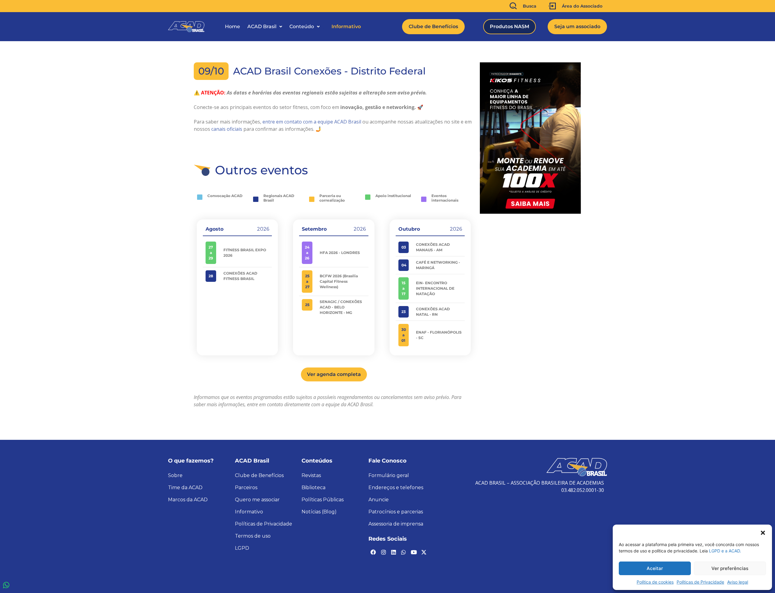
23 (403, 311)
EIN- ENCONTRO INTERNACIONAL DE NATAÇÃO (435, 288)
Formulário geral (388, 475)
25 (307, 304)
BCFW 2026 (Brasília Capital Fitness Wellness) (339, 281)
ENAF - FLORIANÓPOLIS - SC (439, 335)
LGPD (242, 548)
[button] (763, 532)
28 (211, 276)
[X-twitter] (423, 552)
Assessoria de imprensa (395, 524)
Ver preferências (729, 568)
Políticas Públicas (323, 499)
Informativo (346, 26)
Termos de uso (253, 536)
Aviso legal (737, 582)
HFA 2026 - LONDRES (340, 252)
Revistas (311, 475)
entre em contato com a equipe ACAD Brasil (311, 121)
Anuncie (378, 499)
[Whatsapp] (403, 552)
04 (403, 265)
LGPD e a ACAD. (725, 550)
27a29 (211, 252)
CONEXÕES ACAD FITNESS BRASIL (240, 276)
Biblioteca (313, 487)
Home (232, 26)
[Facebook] (373, 552)
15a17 (403, 288)
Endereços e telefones (395, 487)
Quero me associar (257, 499)
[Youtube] (413, 552)
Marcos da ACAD (188, 499)
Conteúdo (301, 26)
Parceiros (246, 487)
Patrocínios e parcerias (395, 512)
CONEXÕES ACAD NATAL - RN (433, 312)
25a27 (307, 281)
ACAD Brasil (261, 26)
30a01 (403, 335)
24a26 (307, 252)
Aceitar (655, 568)
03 (403, 247)
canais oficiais (226, 129)
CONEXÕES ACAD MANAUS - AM (433, 247)
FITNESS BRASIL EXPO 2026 (244, 253)
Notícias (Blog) (319, 512)
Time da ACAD (185, 487)
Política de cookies (655, 582)
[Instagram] (383, 552)
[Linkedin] (393, 552)
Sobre (175, 475)
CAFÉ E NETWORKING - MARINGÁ (438, 265)
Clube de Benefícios (259, 475)
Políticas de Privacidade (700, 582)
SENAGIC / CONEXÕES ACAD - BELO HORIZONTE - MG (341, 307)
